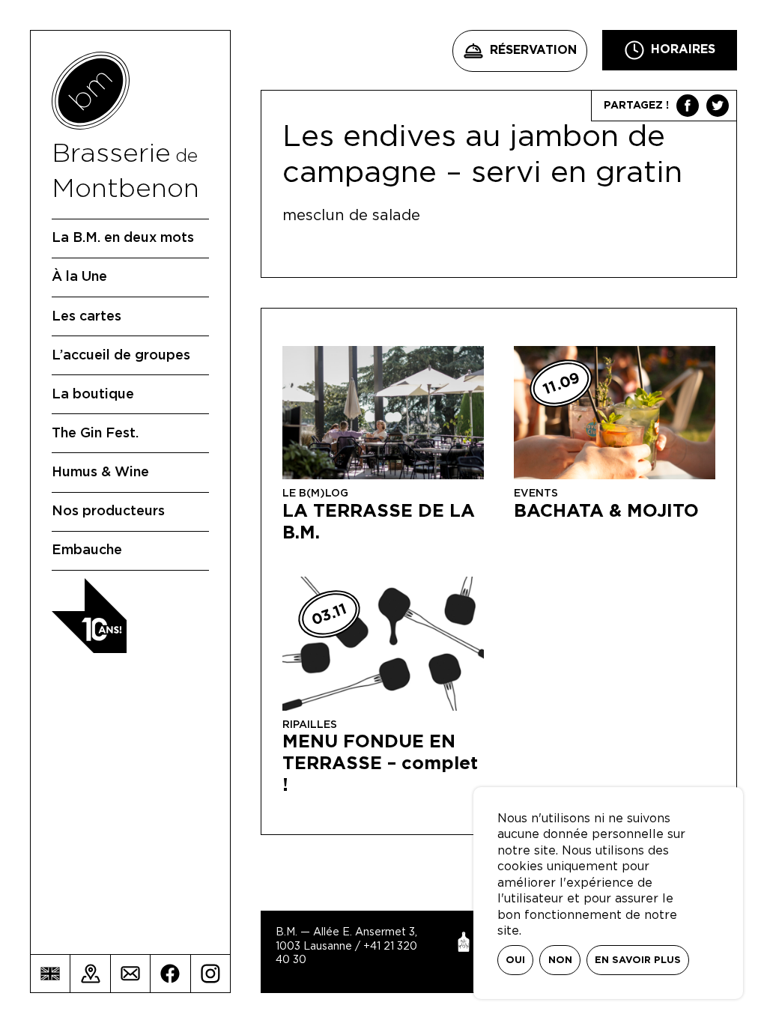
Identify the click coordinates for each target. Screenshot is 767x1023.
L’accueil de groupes (121, 355)
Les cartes (86, 317)
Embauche (87, 550)
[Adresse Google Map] (89, 973)
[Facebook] (170, 973)
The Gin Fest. (95, 433)
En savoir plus (638, 960)
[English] (50, 973)
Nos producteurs (108, 511)
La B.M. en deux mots (123, 238)
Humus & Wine (100, 472)
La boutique (93, 394)
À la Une (79, 277)
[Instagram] (210, 973)
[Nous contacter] (130, 973)
